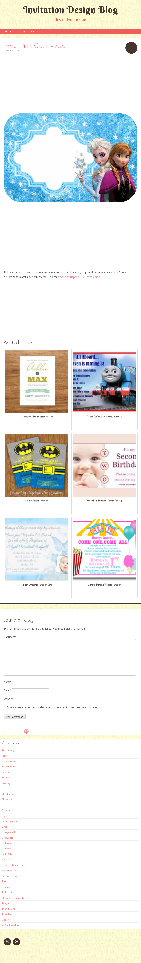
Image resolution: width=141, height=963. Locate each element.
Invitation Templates (12, 865)
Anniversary (8, 750)
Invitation (6, 859)
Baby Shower (9, 761)
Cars (4, 788)
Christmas (7, 799)
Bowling (6, 783)
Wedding (6, 919)
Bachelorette (8, 766)
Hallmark (6, 843)
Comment (10, 637)
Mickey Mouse (9, 870)
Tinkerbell (7, 914)
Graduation (8, 837)
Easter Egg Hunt (10, 821)
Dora (4, 815)
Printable (6, 886)
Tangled (6, 903)
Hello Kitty (7, 854)
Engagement (8, 832)
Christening (8, 793)
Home (4, 31)
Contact (15, 31)
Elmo (4, 826)
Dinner (5, 804)
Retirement (7, 892)
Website (8, 699)
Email (7, 690)
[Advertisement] (70, 83)
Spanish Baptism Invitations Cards (80, 277)
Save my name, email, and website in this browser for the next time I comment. (53, 707)
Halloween (7, 848)
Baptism (6, 772)
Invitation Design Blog (70, 10)
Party (4, 881)
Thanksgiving (8, 908)
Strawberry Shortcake (13, 897)
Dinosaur (6, 810)
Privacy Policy (30, 31)
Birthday (6, 777)
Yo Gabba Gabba (10, 925)
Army (4, 755)
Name (7, 682)
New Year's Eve (9, 875)
